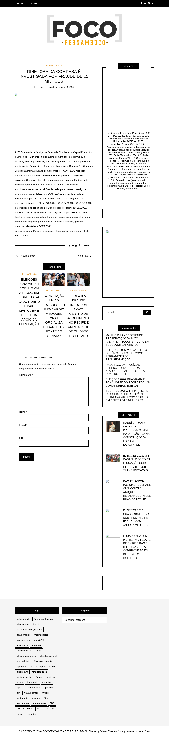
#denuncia (22, 645)
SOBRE (34, 3)
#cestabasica (41, 634)
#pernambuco (32, 687)
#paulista (47, 682)
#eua (38, 650)
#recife (46, 692)
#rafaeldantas (31, 692)
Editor (40, 87)
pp (53, 708)
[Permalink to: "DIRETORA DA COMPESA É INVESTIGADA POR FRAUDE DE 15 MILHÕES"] (54, 119)
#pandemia (32, 682)
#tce (46, 698)
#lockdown (22, 671)
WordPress (144, 731)
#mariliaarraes (39, 671)
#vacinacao (23, 703)
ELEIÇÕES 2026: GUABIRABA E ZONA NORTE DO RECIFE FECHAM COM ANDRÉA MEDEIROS (128, 382)
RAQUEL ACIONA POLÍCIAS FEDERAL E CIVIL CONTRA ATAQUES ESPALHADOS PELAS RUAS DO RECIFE (126, 369)
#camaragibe (24, 634)
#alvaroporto (23, 619)
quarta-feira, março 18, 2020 (60, 87)
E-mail (23, 425)
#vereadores (39, 703)
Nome (23, 411)
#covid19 (39, 640)
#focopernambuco (26, 656)
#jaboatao (22, 666)
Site (21, 437)
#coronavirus (23, 640)
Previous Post (27, 256)
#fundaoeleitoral (48, 656)
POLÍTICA (42, 708)
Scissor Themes (108, 731)
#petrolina (49, 687)
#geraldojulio (23, 661)
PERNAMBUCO (54, 65)
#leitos (52, 666)
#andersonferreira (43, 619)
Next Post (83, 256)
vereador (31, 714)
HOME (20, 3)
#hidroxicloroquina (43, 661)
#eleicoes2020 (24, 650)
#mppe (39, 677)
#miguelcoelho (24, 677)
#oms (20, 682)
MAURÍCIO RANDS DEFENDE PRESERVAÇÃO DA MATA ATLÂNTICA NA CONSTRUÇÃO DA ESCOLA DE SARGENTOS (127, 340)
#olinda (51, 677)
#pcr (19, 687)
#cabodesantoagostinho (29, 629)
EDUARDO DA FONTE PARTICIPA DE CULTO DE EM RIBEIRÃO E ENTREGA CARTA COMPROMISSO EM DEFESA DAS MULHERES (127, 395)
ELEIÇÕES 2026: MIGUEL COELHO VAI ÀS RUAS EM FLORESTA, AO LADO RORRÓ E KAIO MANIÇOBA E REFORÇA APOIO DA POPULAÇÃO (29, 302)
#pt (18, 692)
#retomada (22, 698)
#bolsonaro (23, 624)
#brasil (36, 624)
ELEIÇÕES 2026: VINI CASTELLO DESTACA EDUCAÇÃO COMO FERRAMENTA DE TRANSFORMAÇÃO (126, 355)
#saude (36, 698)
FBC (52, 703)
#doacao (36, 645)
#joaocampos (38, 666)
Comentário (26, 374)
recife (20, 714)
